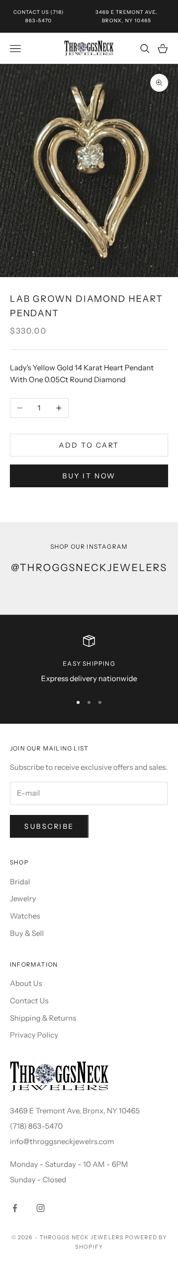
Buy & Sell (27, 933)
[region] (89, 660)
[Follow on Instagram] (40, 1208)
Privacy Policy (34, 1035)
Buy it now (88, 475)
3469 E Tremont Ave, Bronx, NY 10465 (75, 1110)
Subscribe (49, 826)
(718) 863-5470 (36, 1126)
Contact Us (31, 12)
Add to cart (89, 445)
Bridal (20, 881)
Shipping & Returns (43, 1018)
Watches (25, 916)
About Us (26, 983)
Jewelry (23, 898)
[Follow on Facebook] (15, 1208)
